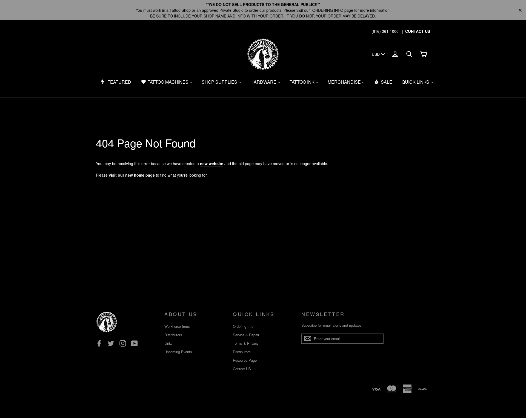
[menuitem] (116, 82)
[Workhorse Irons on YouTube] (134, 343)
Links (168, 343)
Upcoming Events (178, 351)
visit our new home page (132, 175)
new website (211, 163)
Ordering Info (243, 326)
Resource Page (245, 360)
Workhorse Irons (177, 326)
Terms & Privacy (245, 343)
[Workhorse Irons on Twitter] (111, 343)
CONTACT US (417, 31)
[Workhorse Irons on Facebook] (99, 343)
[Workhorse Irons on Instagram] (122, 343)
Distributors (173, 334)
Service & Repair (246, 334)
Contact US (242, 368)
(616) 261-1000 (385, 31)
